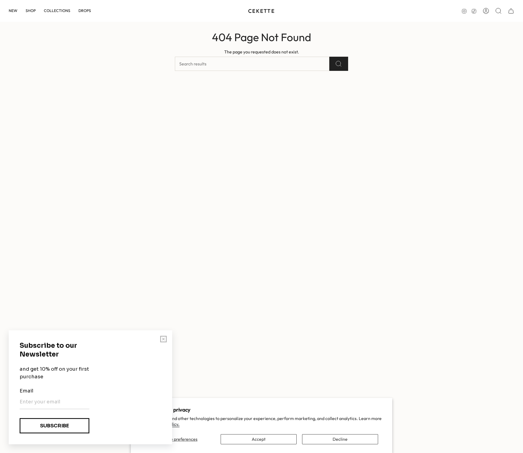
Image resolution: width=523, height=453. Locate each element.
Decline (340, 439)
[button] (31, 11)
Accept (259, 439)
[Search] (338, 64)
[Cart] (511, 11)
